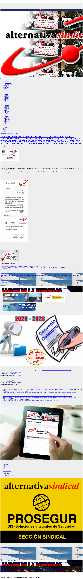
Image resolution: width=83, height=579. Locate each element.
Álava (6, 90)
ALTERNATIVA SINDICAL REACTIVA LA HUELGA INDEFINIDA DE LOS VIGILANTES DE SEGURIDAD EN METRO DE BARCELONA (32, 394)
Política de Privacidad (7, 471)
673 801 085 (9, 381)
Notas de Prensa (8, 84)
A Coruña (7, 106)
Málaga (6, 113)
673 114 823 (19, 382)
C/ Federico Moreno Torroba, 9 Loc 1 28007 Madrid (10, 372)
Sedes (4, 89)
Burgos (6, 99)
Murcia (6, 115)
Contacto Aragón (6, 398)
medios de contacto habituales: (56, 370)
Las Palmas (7, 118)
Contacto (4, 131)
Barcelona (7, 98)
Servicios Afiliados (6, 87)
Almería (6, 94)
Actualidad (5, 81)
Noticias (7, 85)
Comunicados (8, 83)
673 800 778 (11, 382)
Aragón (6, 95)
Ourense (7, 117)
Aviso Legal (5, 464)
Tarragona (7, 123)
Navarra (6, 116)
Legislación (5, 86)
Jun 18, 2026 (2, 285)
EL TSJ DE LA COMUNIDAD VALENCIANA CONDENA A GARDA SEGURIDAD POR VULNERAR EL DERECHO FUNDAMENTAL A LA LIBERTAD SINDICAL (37, 396)
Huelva (6, 110)
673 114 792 (14, 384)
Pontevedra (7, 119)
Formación (5, 88)
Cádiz (6, 101)
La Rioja (7, 120)
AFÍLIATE (41, 9)
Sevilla (6, 121)
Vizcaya (6, 127)
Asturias (7, 96)
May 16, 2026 (3, 571)
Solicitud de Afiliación (9, 469)
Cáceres (6, 100)
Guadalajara (7, 108)
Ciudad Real (7, 104)
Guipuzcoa (7, 109)
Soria (6, 122)
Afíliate (4, 129)
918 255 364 (13, 373)
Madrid (6, 112)
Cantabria (7, 102)
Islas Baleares (8, 111)
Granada (7, 107)
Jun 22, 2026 (2, 279)
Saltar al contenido (4, 1)
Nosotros (4, 128)
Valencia (7, 124)
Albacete (7, 91)
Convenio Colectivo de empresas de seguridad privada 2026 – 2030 (16, 399)
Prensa (4, 130)
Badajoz (7, 97)
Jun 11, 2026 (2, 290)
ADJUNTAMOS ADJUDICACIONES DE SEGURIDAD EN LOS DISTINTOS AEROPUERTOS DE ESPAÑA (23, 266)
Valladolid (7, 126)
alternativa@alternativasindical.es (14, 375)
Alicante (7, 92)
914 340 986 (6, 373)
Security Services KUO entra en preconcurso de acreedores (12, 282)
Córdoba (7, 105)
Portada (14, 133)
